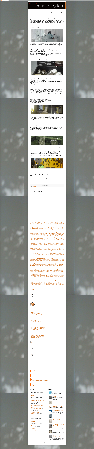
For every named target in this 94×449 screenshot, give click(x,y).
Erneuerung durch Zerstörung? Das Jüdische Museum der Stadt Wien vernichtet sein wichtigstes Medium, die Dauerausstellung (58, 436)
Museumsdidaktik (44, 259)
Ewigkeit (61, 233)
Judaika (35, 245)
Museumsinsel (52, 260)
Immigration (42, 242)
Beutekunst (31, 227)
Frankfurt (63, 235)
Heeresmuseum (56, 240)
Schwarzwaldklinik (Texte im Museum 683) (36, 311)
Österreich (43, 267)
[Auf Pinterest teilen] (47, 185)
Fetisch (48, 234)
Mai (31, 341)
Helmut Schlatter (33, 374)
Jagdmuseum (55, 244)
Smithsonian (48, 277)
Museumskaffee (56, 260)
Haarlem (39, 239)
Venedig (31, 284)
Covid (48, 229)
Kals (63, 245)
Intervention (62, 243)
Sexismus (50, 276)
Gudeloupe (31, 239)
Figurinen (59, 234)
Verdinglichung (39, 284)
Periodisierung (31, 269)
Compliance (41, 229)
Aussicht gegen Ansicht (34, 338)
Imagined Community (35, 242)
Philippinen (56, 269)
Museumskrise (37, 261)
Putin (58, 271)
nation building (40, 264)
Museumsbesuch (51, 258)
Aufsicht (57, 222)
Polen (58, 269)
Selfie (46, 276)
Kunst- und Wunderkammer (34, 250)
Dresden (48, 231)
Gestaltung (50, 238)
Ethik (30, 233)
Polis (59, 269)
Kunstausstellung (41, 250)
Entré (48, 232)
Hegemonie (60, 240)
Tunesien (33, 282)
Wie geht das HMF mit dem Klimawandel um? (36, 391)
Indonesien (54, 242)
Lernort (46, 253)
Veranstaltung (34, 284)
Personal (34, 269)
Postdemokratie (36, 270)
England (39, 232)
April (32, 342)
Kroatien (58, 248)
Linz (55, 253)
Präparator (43, 270)
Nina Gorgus (33, 376)
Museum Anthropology (34, 404)
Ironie (39, 244)
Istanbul (45, 244)
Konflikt (63, 247)
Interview (31, 244)
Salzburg (32, 274)
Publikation (53, 271)
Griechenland (62, 238)
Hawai (40, 240)
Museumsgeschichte (42, 260)
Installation (44, 243)
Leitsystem (38, 253)
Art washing (59, 221)
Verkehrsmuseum (52, 284)
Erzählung (63, 232)
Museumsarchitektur (40, 258)
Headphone (42, 240)
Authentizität (55, 224)
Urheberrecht (38, 283)
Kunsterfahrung (46, 250)
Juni (31, 310)
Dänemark (54, 229)
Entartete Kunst (42, 232)
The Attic (32, 399)
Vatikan (58, 283)
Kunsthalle (60, 250)
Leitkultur (36, 253)
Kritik (56, 248)
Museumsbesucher (33, 319)
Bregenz (33, 228)
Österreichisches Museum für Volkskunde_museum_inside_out (39, 380)
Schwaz (49, 275)
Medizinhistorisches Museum (48, 255)
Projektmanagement (38, 271)
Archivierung (49, 221)
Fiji (32, 235)
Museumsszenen (36, 263)
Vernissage (59, 284)
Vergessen (49, 284)
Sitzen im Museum (33, 277)
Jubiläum (33, 245)
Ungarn (62, 282)
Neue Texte (62, 265)
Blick (40, 227)
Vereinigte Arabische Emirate (44, 284)
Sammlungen (48, 274)
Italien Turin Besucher (50, 244)
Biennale (36, 227)
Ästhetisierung (36, 222)
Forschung (49, 235)
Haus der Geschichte (51, 239)
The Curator (32, 395)
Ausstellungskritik (34, 186)
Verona (61, 284)
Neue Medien (59, 265)
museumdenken (57, 257)
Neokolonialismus (46, 265)
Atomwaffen (44, 222)
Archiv (47, 221)
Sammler (38, 274)
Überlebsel (39, 282)
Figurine (56, 234)
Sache (30, 274)
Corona (43, 229)
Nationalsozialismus (52, 264)
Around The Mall (33, 428)
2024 (31, 295)
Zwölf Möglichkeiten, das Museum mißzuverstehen (38, 336)
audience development (48, 222)
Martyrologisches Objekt (32, 255)
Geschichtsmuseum (36, 238)
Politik (61, 269)
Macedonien (39, 254)
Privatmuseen (55, 270)
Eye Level (32, 407)
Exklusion (63, 233)
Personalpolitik (48, 269)
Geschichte (40, 237)
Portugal (31, 270)
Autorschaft (63, 224)
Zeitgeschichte (31, 288)
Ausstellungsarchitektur (61, 223)
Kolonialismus (60, 247)
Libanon (48, 253)
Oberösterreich (38, 186)
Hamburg (42, 239)
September (32, 306)
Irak (36, 244)
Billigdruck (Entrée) (55, 414)
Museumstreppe (41, 263)
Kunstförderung (50, 250)
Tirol (44, 281)
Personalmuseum (44, 269)
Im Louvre (32, 322)
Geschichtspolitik (41, 238)
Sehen (34, 276)
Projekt (35, 271)
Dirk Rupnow (33, 370)
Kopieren (42, 248)
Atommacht (41, 222)
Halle (40, 239)
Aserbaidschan (62, 221)
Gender (31, 237)
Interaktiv (60, 243)
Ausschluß (31, 223)
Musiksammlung (59, 263)
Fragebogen (54, 235)
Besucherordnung (37, 226)
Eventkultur (58, 233)
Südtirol (48, 279)
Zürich (33, 289)
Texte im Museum (59, 280)
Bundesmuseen (50, 228)
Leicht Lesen (31, 253)
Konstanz (35, 248)
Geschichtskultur (62, 237)
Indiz (52, 242)
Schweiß (54, 275)
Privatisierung (51, 270)
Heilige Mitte (63, 240)
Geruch (33, 237)
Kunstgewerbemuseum (55, 250)
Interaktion (57, 243)
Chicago (59, 228)
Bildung (39, 227)
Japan (57, 244)
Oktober (32, 305)
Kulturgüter (31, 249)
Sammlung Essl (44, 274)
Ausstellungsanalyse (55, 223)
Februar (32, 344)
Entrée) (52, 232)
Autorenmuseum (59, 224)
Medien (41, 255)
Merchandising (56, 255)
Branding (63, 227)
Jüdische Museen (39, 245)
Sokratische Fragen (61, 277)
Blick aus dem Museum (44, 227)
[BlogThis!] (44, 185)
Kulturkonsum (48, 249)
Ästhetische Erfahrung (32, 222)
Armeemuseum (56, 221)
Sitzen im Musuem (38, 277)
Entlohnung (45, 232)
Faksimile (34, 234)
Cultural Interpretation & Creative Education (37, 425)
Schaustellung (38, 275)
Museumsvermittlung (54, 263)
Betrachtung (62, 226)
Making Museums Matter (50, 254)
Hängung (47, 239)
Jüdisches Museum (44, 245)
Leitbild (33, 253)
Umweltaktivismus (58, 282)
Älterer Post (62, 213)
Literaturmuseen (60, 253)
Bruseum (41, 228)
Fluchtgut (44, 235)
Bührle (47, 228)
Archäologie (31, 221)
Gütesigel (37, 239)
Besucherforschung (32, 226)
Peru (50, 269)
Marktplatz (63, 254)
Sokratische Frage (56, 277)
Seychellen (55, 276)
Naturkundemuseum (32, 265)
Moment (32, 330)
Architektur (39, 221)
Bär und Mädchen (33, 315)
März (32, 343)
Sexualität (52, 276)
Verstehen (63, 284)
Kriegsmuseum (54, 248)
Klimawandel (40, 247)
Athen (39, 222)
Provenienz (42, 271)
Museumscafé (35, 259)
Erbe (53, 232)
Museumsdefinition (39, 259)
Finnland (39, 235)
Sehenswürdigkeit (37, 276)
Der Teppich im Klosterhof (34, 417)
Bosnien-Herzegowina (58, 227)
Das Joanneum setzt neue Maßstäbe (36, 321)
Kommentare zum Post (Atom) (37, 215)
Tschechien (31, 282)
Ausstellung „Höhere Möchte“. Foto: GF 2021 (46, 223)
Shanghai (57, 276)
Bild (37, 227)
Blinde (47, 227)
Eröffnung (61, 232)
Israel (42, 244)
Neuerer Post (31, 213)
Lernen (44, 253)
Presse (45, 270)
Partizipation (44, 268)
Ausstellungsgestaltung (43, 224)
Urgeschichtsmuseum (34, 283)
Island (41, 244)
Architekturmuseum (43, 221)
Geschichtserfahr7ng (51, 237)
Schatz (63, 274)
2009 (31, 356)
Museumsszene (32, 263)
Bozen (61, 227)
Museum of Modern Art (46, 257)
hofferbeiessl (33, 383)
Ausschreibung (34, 223)
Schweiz (56, 275)
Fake (32, 234)
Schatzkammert (31, 275)
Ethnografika (32, 233)
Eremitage (55, 232)
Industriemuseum (32, 243)
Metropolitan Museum (60, 255)
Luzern (35, 254)
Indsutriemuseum (58, 242)
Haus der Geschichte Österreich (58, 239)
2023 (31, 296)
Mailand (46, 254)
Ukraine (53, 282)
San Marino (61, 274)
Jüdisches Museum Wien (59, 245)
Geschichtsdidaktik (47, 237)
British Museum (38, 228)
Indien (50, 242)
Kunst (30, 250)
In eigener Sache (46, 242)
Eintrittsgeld (34, 232)
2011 (31, 354)
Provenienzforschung (46, 271)
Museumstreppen (45, 263)
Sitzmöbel (42, 277)
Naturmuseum (41, 265)
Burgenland (54, 228)
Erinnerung (57, 232)
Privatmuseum (59, 270)
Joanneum (62, 244)
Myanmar (31, 264)
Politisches (63, 269)
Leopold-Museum (42, 253)
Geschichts (43, 237)
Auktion (59, 222)
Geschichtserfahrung (57, 237)
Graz (56, 238)
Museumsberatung (46, 258)
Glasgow (54, 238)
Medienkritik (44, 255)
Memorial (53, 255)
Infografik (35, 243)
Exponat (31, 234)
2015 (31, 349)
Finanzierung (36, 235)
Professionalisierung (32, 271)
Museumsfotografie (37, 260)
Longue (30, 254)
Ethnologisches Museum (49, 233)
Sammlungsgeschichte (52, 274)
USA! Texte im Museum (47, 283)
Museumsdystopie (48, 259)
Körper (45, 248)
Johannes (32, 375)
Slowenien (45, 277)
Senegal (48, 276)
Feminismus (44, 234)
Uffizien (51, 282)
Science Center (31, 276)
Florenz (42, 235)
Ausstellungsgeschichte (37, 224)
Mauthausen (37, 255)
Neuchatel (55, 265)
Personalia (37, 269)
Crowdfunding (51, 229)
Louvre (33, 254)
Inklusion (37, 243)
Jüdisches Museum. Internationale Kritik (57, 430)
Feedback (41, 234)
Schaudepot (34, 275)
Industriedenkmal (62, 242)
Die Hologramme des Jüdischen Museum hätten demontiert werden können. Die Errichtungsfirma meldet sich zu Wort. (56, 406)
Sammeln (35, 274)
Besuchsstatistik (46, 226)
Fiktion (34, 235)
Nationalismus (44, 264)
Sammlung (40, 274)
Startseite (47, 213)
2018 (31, 302)
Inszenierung (49, 243)
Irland (37, 244)
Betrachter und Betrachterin (34, 329)
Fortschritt (52, 235)
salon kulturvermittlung (34, 430)
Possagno (33, 270)
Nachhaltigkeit (34, 264)
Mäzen (39, 255)
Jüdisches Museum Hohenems (51, 245)
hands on (45, 239)
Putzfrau (60, 271)
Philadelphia (53, 269)
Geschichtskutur (31, 238)
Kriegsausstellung (50, 248)
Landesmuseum (49, 252)
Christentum (63, 228)
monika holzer (33, 385)
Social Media (51, 277)
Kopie (40, 248)
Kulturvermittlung (55, 249)
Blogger (51, 442)
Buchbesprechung (44, 228)
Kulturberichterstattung (61, 248)
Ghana (52, 238)
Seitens (40, 276)
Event (56, 233)
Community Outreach (37, 229)
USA (43, 283)
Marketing (60, 254)
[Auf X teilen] (45, 185)
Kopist (44, 248)
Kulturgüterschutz (34, 249)
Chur (30, 229)
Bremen (35, 228)
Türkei (37, 282)
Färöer (39, 234)
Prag (38, 270)
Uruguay (41, 283)
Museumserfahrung (58, 259)
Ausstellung (38, 223)
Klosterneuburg (44, 247)
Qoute (63, 271)
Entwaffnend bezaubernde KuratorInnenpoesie (37, 335)
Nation (37, 264)
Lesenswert (32, 312)
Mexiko (63, 255)
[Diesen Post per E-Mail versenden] (43, 185)
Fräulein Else (33, 371)
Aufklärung (55, 222)
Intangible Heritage (54, 243)
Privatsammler (62, 270)
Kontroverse (37, 248)
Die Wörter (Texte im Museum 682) (35, 313)
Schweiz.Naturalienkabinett (61, 275)
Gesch (35, 237)
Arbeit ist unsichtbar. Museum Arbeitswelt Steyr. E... (38, 327)
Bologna (54, 227)
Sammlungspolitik (57, 274)
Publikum (56, 271)
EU (53, 233)
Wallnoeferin (33, 379)
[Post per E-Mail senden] (42, 185)
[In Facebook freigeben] (46, 185)
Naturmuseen (37, 265)
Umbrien (55, 282)
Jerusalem (60, 244)
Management (55, 254)
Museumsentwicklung (53, 259)
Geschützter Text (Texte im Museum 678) (36, 334)
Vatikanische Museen (61, 283)
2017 (31, 347)
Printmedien (48, 270)
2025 (31, 294)
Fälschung (37, 234)
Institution (47, 243)
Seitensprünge (43, 276)
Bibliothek (33, 227)
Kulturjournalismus (45, 249)
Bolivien (52, 227)
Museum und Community (52, 257)
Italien (47, 244)
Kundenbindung (62, 249)
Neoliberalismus (50, 265)
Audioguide (52, 222)
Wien (32, 287)
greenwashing (59, 238)
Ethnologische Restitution (43, 233)
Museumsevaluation (32, 260)
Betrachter (59, 226)
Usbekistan (51, 283)
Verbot (36, 284)
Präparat (41, 270)
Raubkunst (50, 272)
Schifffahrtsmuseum (42, 275)
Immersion (39, 242)
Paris (41, 268)
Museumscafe (31, 259)
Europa (55, 233)
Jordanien (31, 245)
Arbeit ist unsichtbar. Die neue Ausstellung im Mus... (38, 328)
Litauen (57, 253)
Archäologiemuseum (35, 221)
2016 (31, 348)
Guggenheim (33, 239)
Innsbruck (40, 243)
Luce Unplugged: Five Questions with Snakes (36, 408)
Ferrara (46, 234)
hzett (32, 384)
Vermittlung (55, 284)
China (60, 228)
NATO (56, 264)
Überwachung (46, 282)
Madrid (44, 254)
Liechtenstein (51, 253)
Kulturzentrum (59, 249)
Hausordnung (38, 240)
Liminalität (54, 253)
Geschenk (37, 237)
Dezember (32, 303)
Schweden (51, 275)
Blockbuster (49, 227)
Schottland (46, 275)
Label (37, 252)
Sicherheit (63, 276)
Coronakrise (46, 229)
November (32, 304)
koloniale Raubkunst (55, 247)
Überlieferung (42, 282)
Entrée (50, 232)
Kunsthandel (62, 250)
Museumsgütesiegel (48, 260)
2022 (31, 297)
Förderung (46, 235)
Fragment (58, 235)
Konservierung (32, 248)
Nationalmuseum (48, 264)
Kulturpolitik (51, 249)
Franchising (60, 235)
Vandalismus (55, 283)
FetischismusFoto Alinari (52, 234)
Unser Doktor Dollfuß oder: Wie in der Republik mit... (38, 314)
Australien (53, 224)
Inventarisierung (34, 244)
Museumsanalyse (35, 258)
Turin (35, 282)
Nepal (53, 265)
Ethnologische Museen (37, 233)
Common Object (33, 229)
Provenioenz (50, 271)
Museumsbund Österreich (61, 258)
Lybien (37, 254)
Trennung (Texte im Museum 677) (35, 337)
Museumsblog (33, 421)
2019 (31, 301)
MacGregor (42, 254)
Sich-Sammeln (60, 276)
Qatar (62, 271)
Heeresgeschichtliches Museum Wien (49, 240)
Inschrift (42, 243)
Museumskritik (42, 261)
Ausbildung (63, 222)
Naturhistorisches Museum (60, 264)
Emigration (36, 232)
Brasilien (31, 228)
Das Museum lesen (58, 229)
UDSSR (49, 282)
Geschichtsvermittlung (46, 238)
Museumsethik (62, 259)
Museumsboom (55, 258)
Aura (61, 222)
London (63, 253)
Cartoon (57, 228)
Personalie (40, 269)
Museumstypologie (49, 263)
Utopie (53, 283)
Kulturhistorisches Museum (39, 249)
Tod (46, 281)
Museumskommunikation (61, 260)
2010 (31, 355)
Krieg (47, 248)
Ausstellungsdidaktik (32, 224)
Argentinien (52, 221)
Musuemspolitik (62, 263)
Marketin (58, 254)
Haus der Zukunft (34, 240)
